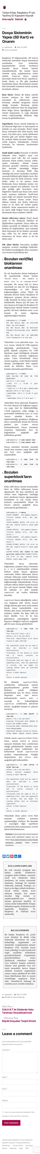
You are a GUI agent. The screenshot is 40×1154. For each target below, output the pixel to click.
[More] (25, 19)
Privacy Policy (18, 1145)
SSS (27, 1148)
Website (5, 1100)
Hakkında (13, 1148)
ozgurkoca (8, 47)
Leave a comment (10, 50)
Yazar (21, 1148)
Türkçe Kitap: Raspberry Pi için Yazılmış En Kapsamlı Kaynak (18, 14)
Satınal (19, 19)
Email (4, 1089)
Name (5, 1077)
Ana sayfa (7, 19)
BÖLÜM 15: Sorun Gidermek (14, 997)
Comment (6, 1050)
